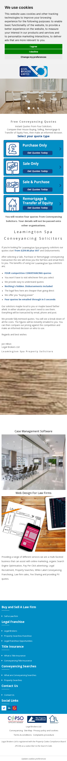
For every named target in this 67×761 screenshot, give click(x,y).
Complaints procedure (43, 734)
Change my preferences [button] (33, 57)
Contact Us (9, 694)
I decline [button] (33, 51)
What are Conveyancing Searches (20, 675)
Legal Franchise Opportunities (18, 640)
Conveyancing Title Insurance (18, 660)
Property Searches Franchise (18, 635)
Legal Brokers (10, 630)
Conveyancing (16, 730)
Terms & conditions (23, 734)
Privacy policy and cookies (46, 730)
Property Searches (13, 680)
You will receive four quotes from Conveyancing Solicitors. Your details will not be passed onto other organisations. (33, 221)
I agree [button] (33, 46)
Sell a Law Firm (11, 616)
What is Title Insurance (15, 655)
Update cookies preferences (33, 758)
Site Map (28, 730)
